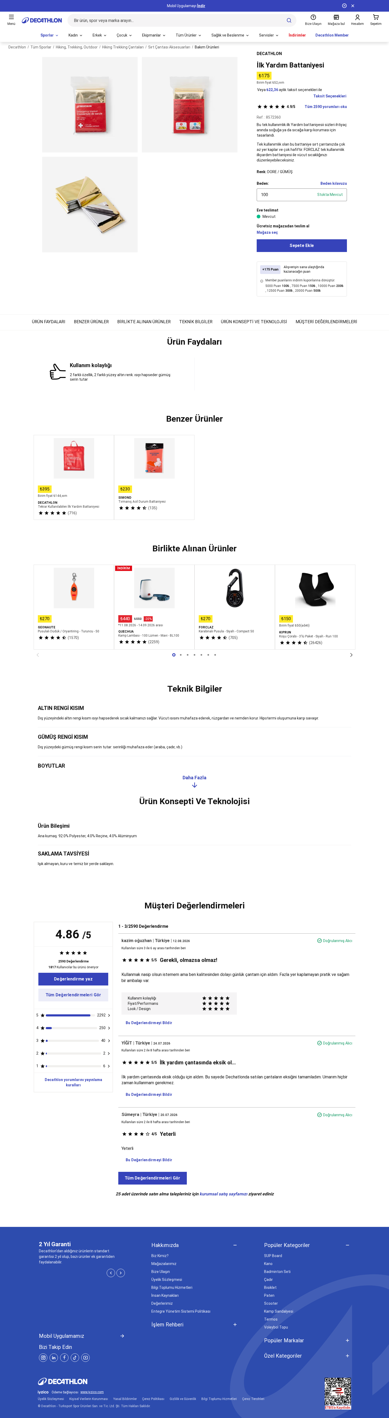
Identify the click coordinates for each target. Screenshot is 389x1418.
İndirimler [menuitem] (297, 35)
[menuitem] (49, 35)
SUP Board (273, 1256)
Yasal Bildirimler (125, 1399)
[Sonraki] (351, 655)
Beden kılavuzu (333, 183)
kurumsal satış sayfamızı (223, 1193)
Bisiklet (270, 1287)
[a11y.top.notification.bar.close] (352, 5)
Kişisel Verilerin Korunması (88, 1399)
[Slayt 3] (194, 655)
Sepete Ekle (302, 245)
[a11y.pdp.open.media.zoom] (90, 104)
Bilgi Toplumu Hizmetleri (171, 1287)
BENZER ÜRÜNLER (91, 321)
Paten (269, 1295)
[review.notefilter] (109, 1015)
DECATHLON (269, 53)
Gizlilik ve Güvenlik (183, 1399)
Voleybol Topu (276, 1327)
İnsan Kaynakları (165, 1295)
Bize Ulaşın (160, 1272)
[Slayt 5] (208, 655)
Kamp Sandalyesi (278, 1311)
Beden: (263, 183)
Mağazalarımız (164, 1264)
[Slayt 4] (201, 655)
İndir (201, 6)
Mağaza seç (267, 232)
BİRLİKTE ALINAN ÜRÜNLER (144, 321)
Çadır (268, 1279)
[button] (194, 344)
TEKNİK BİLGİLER (195, 321)
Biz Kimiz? (160, 1256)
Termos (271, 1319)
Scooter (271, 1303)
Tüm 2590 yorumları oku (317, 107)
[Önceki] (38, 655)
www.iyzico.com (92, 1392)
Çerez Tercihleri (253, 1399)
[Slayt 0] (174, 655)
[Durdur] (344, 5)
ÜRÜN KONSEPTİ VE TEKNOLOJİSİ (254, 321)
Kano (268, 1264)
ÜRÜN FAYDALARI (48, 321)
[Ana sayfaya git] (42, 20)
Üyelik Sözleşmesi (166, 1279)
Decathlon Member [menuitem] (332, 35)
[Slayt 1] (181, 655)
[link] (73, 979)
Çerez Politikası (153, 1399)
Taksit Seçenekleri (329, 96)
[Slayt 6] (215, 655)
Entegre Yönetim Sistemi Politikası (180, 1311)
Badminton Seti (277, 1272)
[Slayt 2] (187, 655)
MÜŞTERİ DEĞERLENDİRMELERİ (326, 321)
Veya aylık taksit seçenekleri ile (289, 90)
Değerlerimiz (162, 1303)
